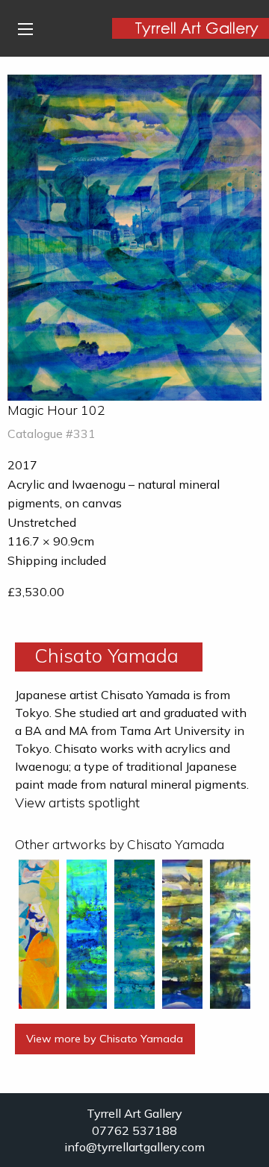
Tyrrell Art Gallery (134, 1113)
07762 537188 (134, 1130)
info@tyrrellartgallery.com (134, 1146)
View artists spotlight (77, 802)
